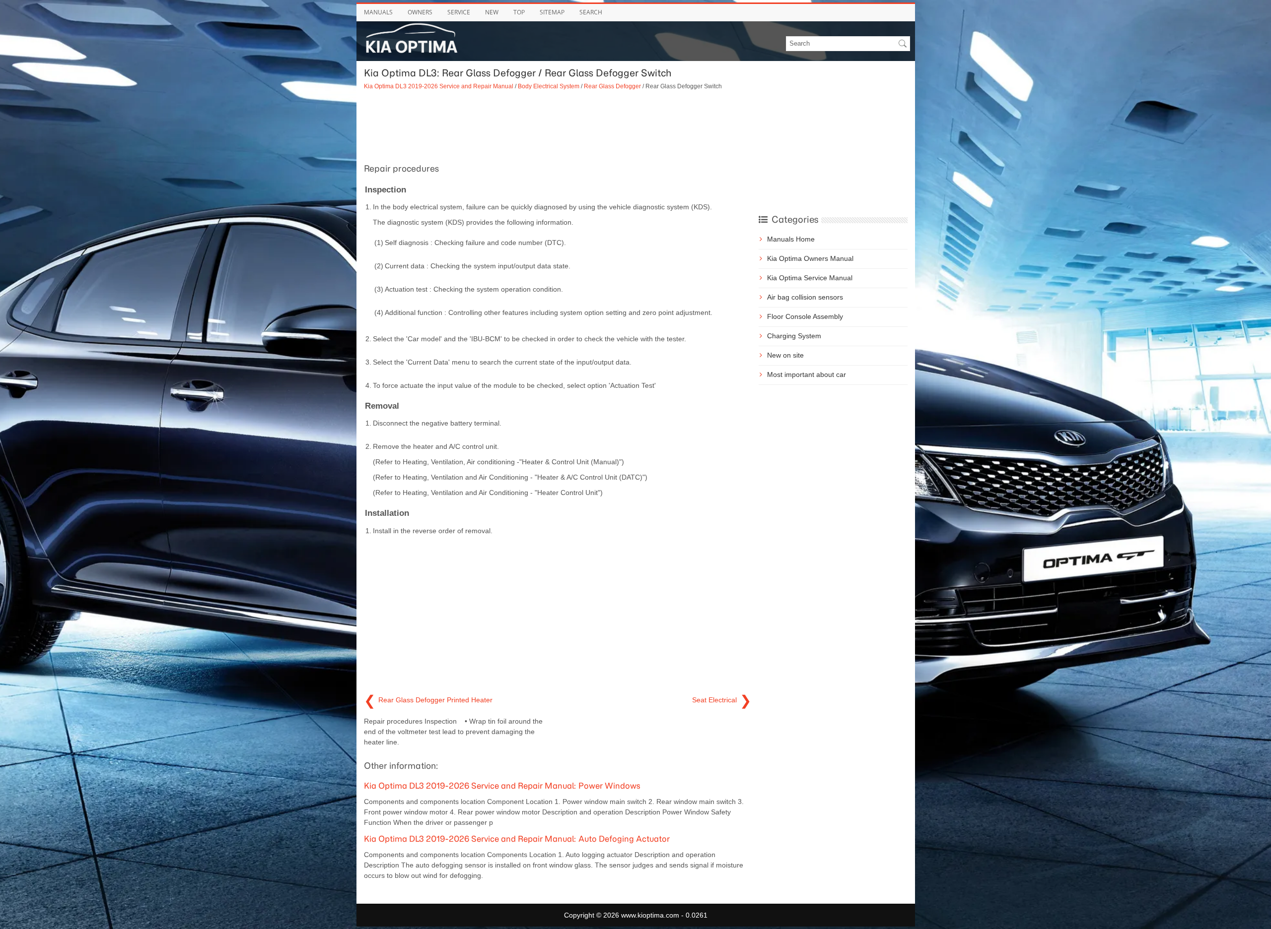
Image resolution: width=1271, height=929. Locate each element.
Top (519, 12)
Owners (420, 12)
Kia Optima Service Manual (809, 278)
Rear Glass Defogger (612, 86)
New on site (785, 355)
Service (458, 12)
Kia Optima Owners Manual (810, 258)
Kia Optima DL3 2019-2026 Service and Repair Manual (438, 86)
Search (590, 12)
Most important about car (806, 374)
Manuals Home (791, 239)
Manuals (378, 12)
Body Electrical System (548, 86)
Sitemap (552, 12)
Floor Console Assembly (805, 316)
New (491, 12)
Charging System (794, 336)
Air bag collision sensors (805, 297)
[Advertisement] (557, 125)
